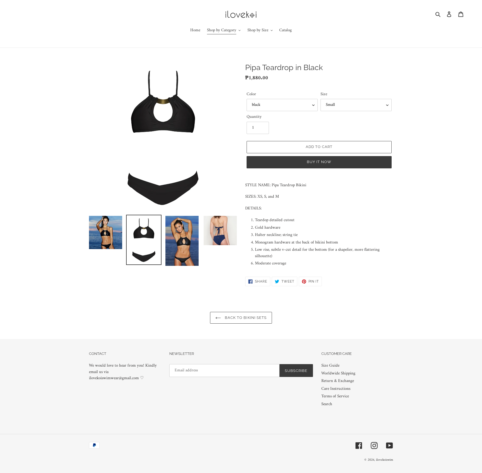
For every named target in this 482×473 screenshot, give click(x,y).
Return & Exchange (337, 381)
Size (323, 94)
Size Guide (330, 365)
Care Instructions (335, 389)
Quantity (254, 117)
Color (251, 94)
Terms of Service (335, 396)
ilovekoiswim (384, 460)
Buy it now (319, 162)
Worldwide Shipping (338, 373)
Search (326, 404)
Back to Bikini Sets (245, 318)
